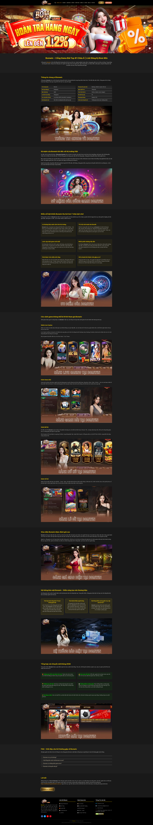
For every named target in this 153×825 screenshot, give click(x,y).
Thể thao (77, 2)
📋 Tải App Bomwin (63, 810)
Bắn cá (82, 2)
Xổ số (85, 2)
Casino (64, 2)
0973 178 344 (100, 808)
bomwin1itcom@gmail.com (103, 805)
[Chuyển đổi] (42, 757)
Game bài (69, 2)
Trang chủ (59, 2)
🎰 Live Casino (80, 803)
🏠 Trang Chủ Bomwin (63, 803)
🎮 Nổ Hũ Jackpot (81, 808)
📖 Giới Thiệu (61, 806)
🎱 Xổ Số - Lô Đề (80, 810)
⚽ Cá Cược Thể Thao (81, 812)
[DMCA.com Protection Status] (100, 813)
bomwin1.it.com (100, 803)
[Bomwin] (46, 801)
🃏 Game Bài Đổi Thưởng (82, 806)
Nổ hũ (72, 2)
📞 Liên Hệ (61, 812)
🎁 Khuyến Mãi (62, 808)
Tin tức (93, 2)
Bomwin (74, 820)
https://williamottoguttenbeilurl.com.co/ (51, 783)
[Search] (55, 2)
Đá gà (89, 2)
